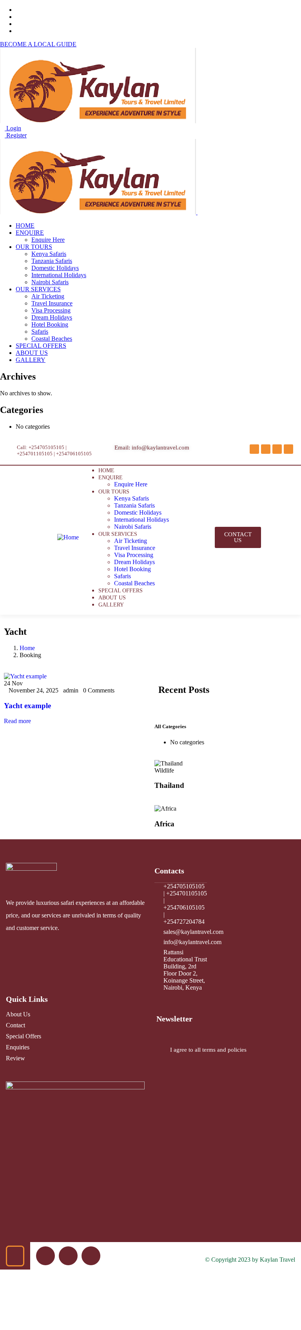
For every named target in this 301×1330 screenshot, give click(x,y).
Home (27, 648)
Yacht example (27, 706)
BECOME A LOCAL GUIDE (38, 44)
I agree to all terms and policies (208, 1050)
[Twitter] (45, 1255)
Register (16, 135)
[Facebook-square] (68, 1255)
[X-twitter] (265, 449)
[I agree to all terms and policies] (160, 1050)
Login (13, 128)
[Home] (68, 537)
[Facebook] (254, 449)
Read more (17, 721)
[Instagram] (277, 449)
